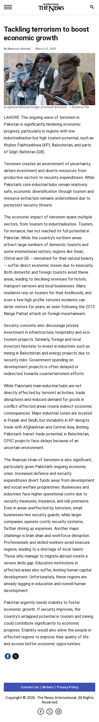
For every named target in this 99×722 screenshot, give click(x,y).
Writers (47, 687)
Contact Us (30, 687)
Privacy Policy (67, 687)
